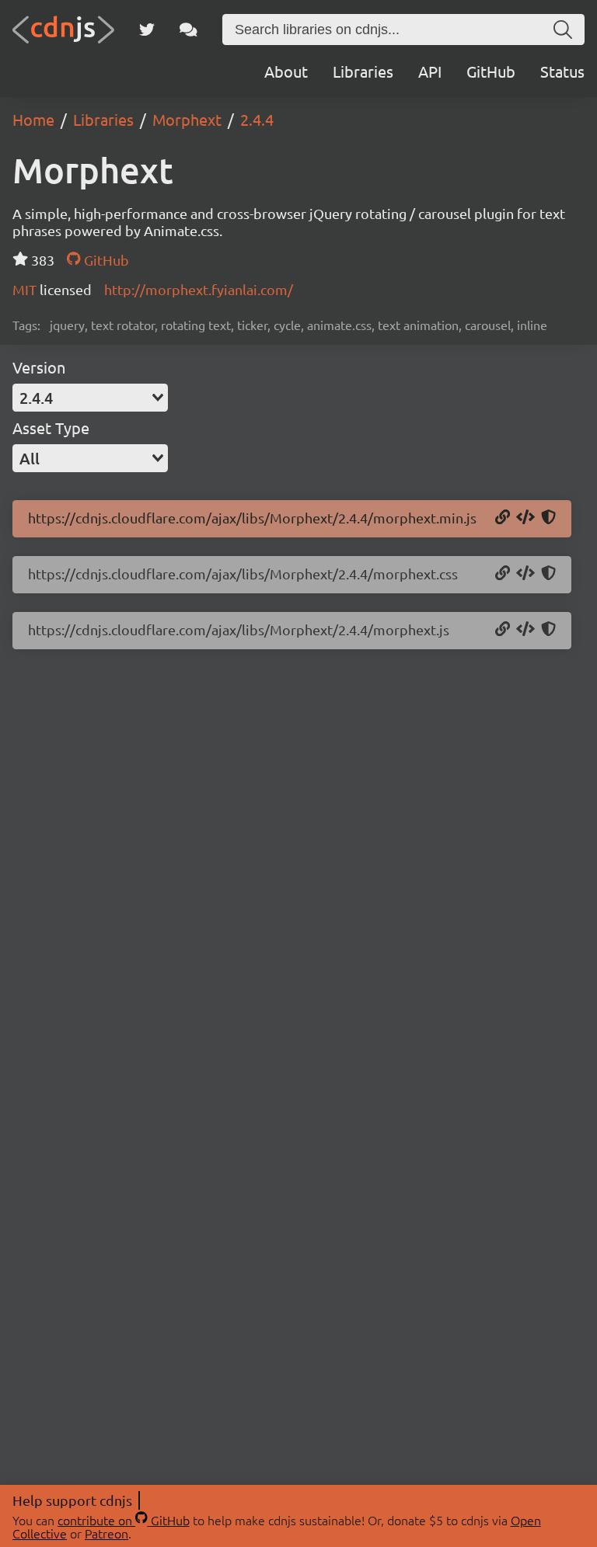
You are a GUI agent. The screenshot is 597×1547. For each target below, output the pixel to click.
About (286, 71)
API (430, 71)
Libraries (363, 71)
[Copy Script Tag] (525, 518)
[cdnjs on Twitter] (147, 29)
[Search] (562, 29)
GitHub (490, 71)
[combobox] (90, 398)
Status (562, 71)
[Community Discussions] (188, 29)
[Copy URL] (502, 518)
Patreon (106, 1533)
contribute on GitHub (124, 1519)
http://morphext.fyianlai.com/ (198, 289)
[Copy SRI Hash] (548, 518)
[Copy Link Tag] (525, 573)
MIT (26, 289)
